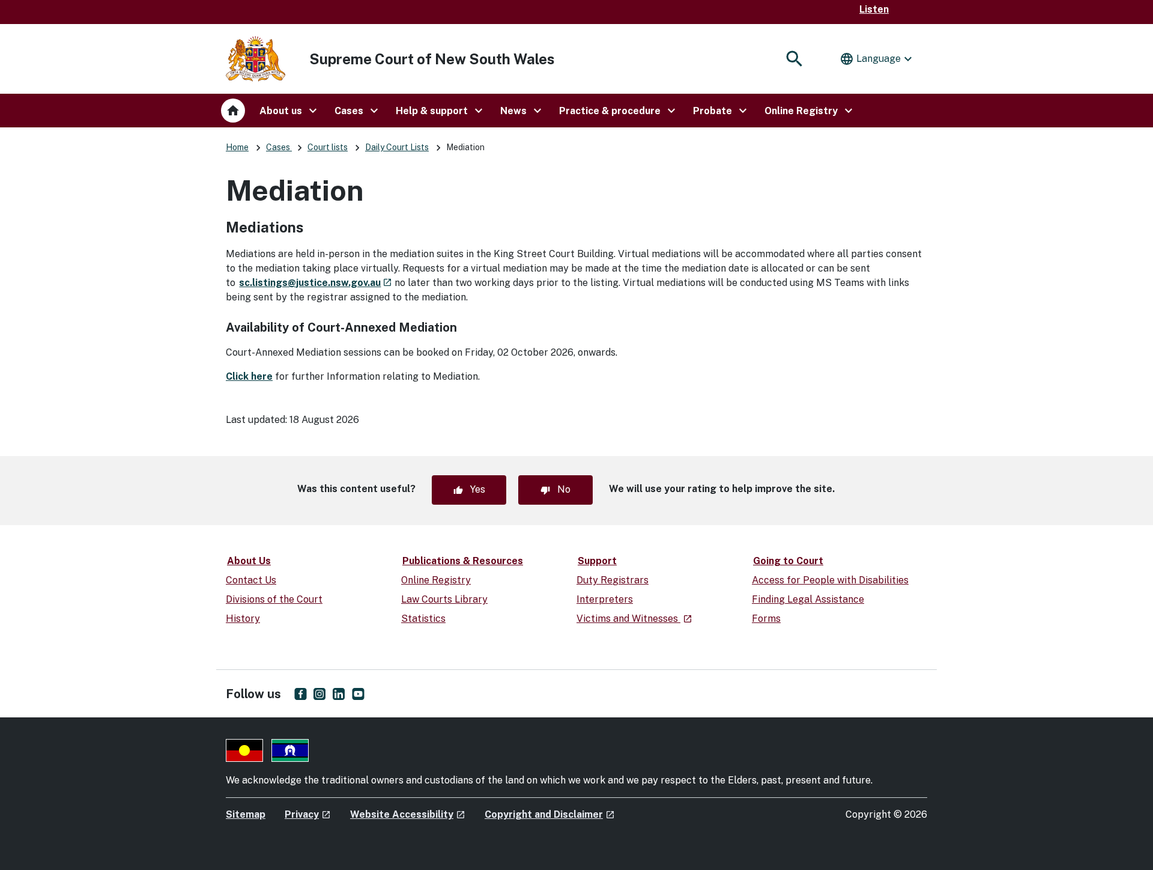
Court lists (327, 147)
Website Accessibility (407, 814)
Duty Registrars (612, 580)
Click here (249, 376)
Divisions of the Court (274, 599)
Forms (766, 618)
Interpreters (604, 599)
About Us (249, 561)
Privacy (308, 814)
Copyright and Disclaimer (550, 814)
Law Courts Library (444, 599)
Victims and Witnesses (634, 618)
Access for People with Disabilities (830, 580)
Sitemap (245, 814)
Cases (279, 147)
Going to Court (788, 561)
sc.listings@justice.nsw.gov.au (315, 282)
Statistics (423, 618)
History (243, 618)
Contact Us (251, 580)
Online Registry (436, 580)
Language (877, 59)
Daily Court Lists (397, 147)
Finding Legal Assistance (808, 599)
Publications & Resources (462, 561)
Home (237, 147)
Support (597, 561)
